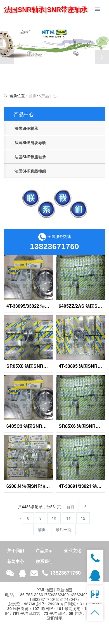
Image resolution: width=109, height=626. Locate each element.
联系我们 (44, 561)
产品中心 (49, 95)
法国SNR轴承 (26, 128)
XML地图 (45, 589)
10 (54, 518)
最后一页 (63, 529)
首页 (33, 95)
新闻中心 (15, 561)
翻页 (42, 529)
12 (83, 518)
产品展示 (44, 550)
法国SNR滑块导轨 (30, 142)
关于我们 (15, 550)
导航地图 (64, 589)
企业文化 (72, 550)
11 (68, 518)
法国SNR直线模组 (30, 171)
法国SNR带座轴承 (30, 156)
